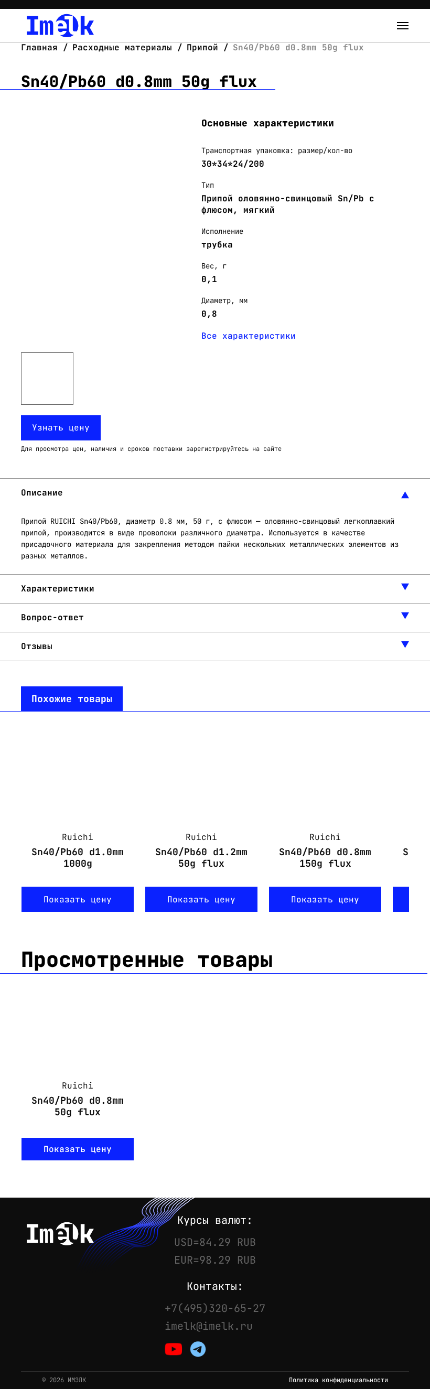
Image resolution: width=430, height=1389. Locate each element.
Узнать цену (61, 427)
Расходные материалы (122, 47)
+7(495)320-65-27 (215, 1308)
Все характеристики (248, 335)
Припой (202, 47)
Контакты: (215, 1286)
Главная (42, 47)
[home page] (60, 26)
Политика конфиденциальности (338, 1380)
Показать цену (78, 899)
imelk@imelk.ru (209, 1326)
